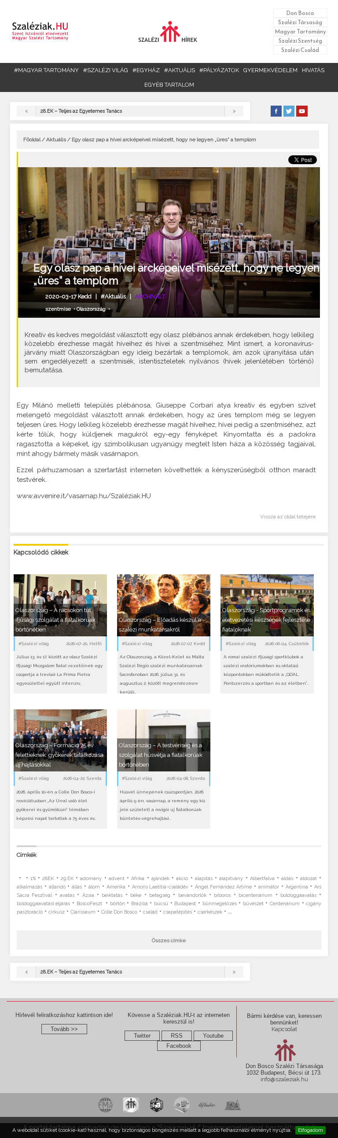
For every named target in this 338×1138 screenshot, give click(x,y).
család (150, 912)
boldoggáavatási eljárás (43, 904)
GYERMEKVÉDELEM (270, 70)
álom (94, 887)
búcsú (161, 904)
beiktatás (112, 895)
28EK (48, 878)
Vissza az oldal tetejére (288, 517)
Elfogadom (310, 1130)
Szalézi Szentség (300, 41)
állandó (57, 887)
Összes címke (169, 940)
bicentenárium (255, 895)
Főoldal (31, 139)
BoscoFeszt (90, 904)
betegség (159, 895)
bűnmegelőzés (219, 904)
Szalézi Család (300, 50)
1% (33, 878)
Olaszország (91, 309)
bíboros (222, 895)
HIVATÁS (313, 70)
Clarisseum (83, 912)
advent (117, 878)
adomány (91, 878)
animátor (268, 887)
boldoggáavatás (298, 895)
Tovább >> (64, 1029)
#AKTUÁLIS (179, 70)
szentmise (58, 309)
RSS (177, 1035)
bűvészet (253, 904)
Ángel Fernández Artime (223, 887)
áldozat (308, 878)
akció (182, 878)
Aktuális (56, 139)
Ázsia (88, 895)
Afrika (137, 878)
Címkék (27, 855)
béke (135, 895)
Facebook (178, 1046)
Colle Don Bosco (119, 912)
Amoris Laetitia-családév (160, 887)
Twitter (142, 1035)
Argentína (297, 887)
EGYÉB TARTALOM (169, 84)
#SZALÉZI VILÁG (105, 70)
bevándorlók (192, 895)
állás (77, 887)
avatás (67, 895)
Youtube (213, 1035)
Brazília (139, 904)
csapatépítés (177, 912)
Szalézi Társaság (300, 22)
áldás (287, 878)
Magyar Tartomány (300, 31)
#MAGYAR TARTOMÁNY (46, 70)
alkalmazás (29, 887)
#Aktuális (113, 296)
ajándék (160, 878)
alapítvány (231, 878)
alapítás (204, 878)
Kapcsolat (284, 1029)
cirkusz (56, 912)
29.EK (67, 878)
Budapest (185, 904)
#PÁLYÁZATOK (219, 70)
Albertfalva (262, 878)
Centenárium (285, 904)
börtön (117, 904)
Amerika (116, 887)
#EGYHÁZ (146, 70)
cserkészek (210, 912)
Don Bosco (300, 13)
